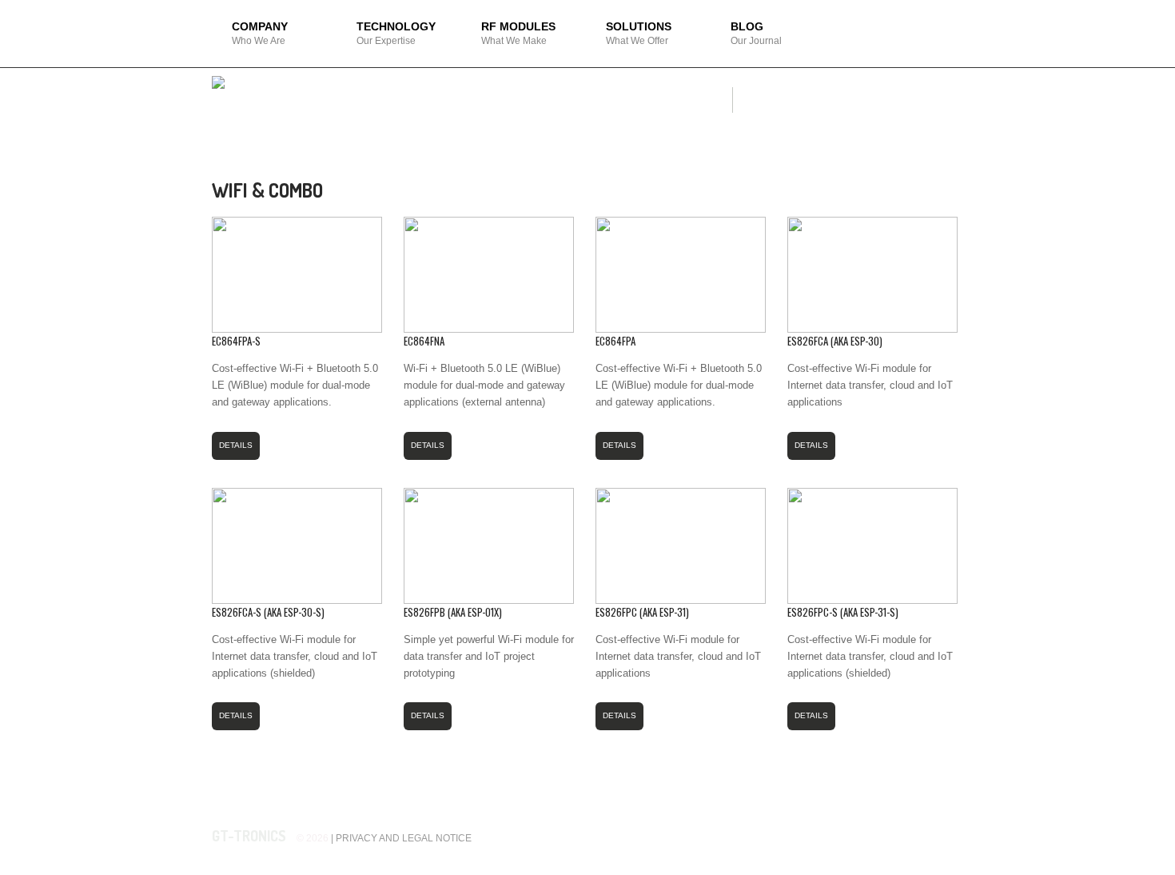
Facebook (920, 835)
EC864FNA (424, 341)
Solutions (638, 33)
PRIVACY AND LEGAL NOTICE (404, 838)
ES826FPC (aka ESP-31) (642, 612)
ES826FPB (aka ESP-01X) (453, 612)
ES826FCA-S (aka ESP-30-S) (268, 612)
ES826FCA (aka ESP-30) (834, 341)
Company (260, 33)
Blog (756, 33)
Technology (396, 33)
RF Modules (518, 33)
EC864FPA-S (236, 341)
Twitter (948, 835)
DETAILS (236, 445)
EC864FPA (615, 341)
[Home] (218, 84)
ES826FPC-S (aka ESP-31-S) (842, 612)
